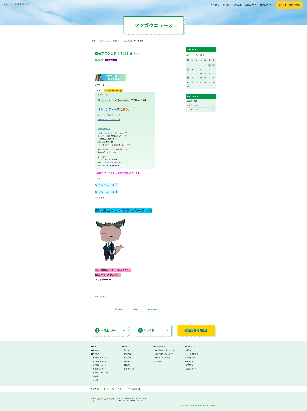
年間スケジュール (130, 350)
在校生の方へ (251, 4)
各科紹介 (226, 4)
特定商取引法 (135, 389)
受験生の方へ (266, 4)
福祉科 (95, 380)
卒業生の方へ (109, 330)
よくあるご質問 (192, 354)
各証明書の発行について (164, 354)
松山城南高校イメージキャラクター (113, 270)
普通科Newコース (99, 369)
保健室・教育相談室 (162, 357)
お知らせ (110, 60)
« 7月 (187, 55)
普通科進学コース (99, 365)
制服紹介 (127, 365)
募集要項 (189, 350)
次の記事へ (152, 309)
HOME (95, 346)
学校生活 (238, 4)
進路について (129, 369)
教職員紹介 (128, 357)
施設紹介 (127, 361)
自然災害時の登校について (165, 350)
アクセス (96, 389)
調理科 (95, 376)
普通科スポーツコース (101, 372)
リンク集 (149, 330)
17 (188, 78)
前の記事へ (120, 309)
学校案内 (215, 4)
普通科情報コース (99, 361)
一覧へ (136, 309)
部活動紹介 (128, 354)
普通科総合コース (99, 357)
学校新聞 (158, 361)
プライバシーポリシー (114, 389)
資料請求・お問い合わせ (289, 4)
